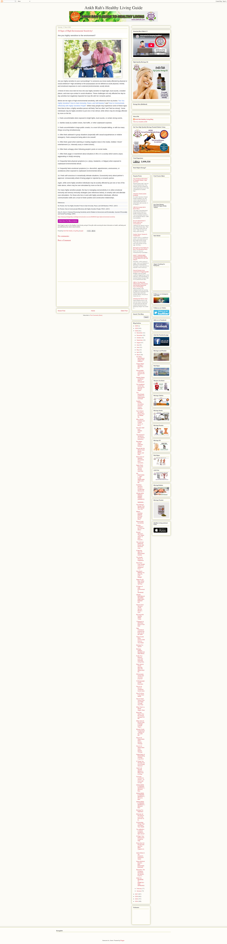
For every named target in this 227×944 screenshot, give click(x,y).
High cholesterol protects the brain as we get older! (140, 631)
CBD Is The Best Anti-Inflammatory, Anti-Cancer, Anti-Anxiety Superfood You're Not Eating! (140, 284)
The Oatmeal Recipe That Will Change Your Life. (140, 507)
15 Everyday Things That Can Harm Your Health (140, 825)
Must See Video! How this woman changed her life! (140, 715)
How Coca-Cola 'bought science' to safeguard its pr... (140, 565)
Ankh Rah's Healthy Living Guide (113, 7)
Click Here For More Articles (68, 221)
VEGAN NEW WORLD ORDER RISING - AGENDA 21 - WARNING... (140, 498)
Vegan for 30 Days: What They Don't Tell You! (140, 582)
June (138, 347)
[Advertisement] (92, 294)
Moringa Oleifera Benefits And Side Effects (140, 651)
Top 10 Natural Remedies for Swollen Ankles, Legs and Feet (140, 180)
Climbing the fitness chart (140, 298)
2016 (136, 896)
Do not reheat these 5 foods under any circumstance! (139, 222)
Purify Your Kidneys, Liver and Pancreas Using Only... (140, 659)
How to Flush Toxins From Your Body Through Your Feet (140, 701)
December (140, 333)
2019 (136, 328)
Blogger (122, 940)
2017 (136, 894)
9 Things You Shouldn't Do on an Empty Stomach (140, 763)
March (139, 354)
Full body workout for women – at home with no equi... (140, 779)
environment (90, 84)
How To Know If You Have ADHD (140, 695)
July (138, 345)
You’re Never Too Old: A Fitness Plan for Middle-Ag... (140, 414)
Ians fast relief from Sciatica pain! (140, 430)
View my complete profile (140, 121)
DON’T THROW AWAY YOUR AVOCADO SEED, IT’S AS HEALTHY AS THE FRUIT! (140, 257)
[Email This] (88, 231)
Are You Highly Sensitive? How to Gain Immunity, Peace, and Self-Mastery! (87, 206)
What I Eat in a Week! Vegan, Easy (140, 708)
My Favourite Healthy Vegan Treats (140, 617)
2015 (136, 899)
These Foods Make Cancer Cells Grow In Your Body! (140, 639)
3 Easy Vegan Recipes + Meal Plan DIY (140, 366)
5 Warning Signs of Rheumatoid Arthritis (140, 553)
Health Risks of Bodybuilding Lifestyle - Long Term (140, 757)
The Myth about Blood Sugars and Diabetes (140, 359)
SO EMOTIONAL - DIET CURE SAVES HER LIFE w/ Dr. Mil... (140, 478)
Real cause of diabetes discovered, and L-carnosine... (140, 459)
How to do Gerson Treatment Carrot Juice (140, 689)
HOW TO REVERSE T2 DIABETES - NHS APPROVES (140, 881)
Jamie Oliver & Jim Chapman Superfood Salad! (140, 856)
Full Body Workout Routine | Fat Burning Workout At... (140, 488)
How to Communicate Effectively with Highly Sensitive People (83, 209)
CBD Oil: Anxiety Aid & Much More (139, 208)
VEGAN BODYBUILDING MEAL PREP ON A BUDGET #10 (140, 598)
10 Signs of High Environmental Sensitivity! (140, 589)
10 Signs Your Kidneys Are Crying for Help (140, 838)
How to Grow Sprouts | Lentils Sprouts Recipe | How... (140, 608)
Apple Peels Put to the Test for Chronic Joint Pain (139, 468)
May (138, 350)
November (140, 335)
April (138, 352)
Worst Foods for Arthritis (140, 522)
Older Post (124, 311)
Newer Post (61, 311)
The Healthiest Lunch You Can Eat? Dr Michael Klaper (140, 387)
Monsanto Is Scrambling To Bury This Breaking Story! (140, 248)
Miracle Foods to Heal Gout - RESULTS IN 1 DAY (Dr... (140, 732)
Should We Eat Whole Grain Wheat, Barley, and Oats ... (140, 451)
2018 (136, 330)
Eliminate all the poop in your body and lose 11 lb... (140, 817)
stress (90, 161)
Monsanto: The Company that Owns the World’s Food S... (140, 872)
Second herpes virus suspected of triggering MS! (141, 271)
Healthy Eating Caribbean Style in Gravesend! (140, 380)
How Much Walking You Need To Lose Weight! (140, 574)
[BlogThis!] (89, 231)
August (139, 342)
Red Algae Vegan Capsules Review (139, 444)
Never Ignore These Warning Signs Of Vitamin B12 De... (140, 668)
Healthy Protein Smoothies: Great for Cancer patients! (140, 404)
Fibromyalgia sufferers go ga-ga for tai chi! (140, 373)
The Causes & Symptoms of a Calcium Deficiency (140, 437)
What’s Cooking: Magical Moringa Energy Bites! (139, 515)
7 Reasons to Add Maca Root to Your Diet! (140, 624)
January (139, 891)
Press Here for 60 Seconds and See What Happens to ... (140, 846)
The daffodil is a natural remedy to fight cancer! (140, 831)
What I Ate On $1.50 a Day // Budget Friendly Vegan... (140, 724)
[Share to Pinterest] (94, 231)
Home (93, 311)
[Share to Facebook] (93, 231)
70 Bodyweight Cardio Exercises (140, 682)
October (139, 337)
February (139, 888)
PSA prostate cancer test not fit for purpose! (140, 676)
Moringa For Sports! (139, 645)
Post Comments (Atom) (96, 315)
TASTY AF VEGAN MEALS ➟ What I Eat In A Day (139, 771)
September (140, 340)
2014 (136, 901)
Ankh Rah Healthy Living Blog (144, 119)
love (88, 96)
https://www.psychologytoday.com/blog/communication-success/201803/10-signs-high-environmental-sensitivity (86, 217)
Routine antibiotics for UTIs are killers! (140, 527)
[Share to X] (91, 231)
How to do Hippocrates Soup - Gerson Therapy (140, 740)
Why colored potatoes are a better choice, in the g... (140, 422)
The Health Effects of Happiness (140, 559)
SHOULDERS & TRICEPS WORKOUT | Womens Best (140, 788)
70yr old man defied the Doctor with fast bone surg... (140, 545)
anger (70, 154)
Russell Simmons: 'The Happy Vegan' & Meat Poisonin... (140, 536)
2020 (136, 326)
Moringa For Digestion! (139, 810)
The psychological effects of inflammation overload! (140, 395)
